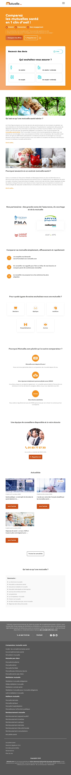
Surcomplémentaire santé (15, 652)
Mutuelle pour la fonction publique (18, 709)
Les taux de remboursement (17, 592)
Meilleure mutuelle (12, 696)
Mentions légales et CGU (13, 745)
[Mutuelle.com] (14, 3)
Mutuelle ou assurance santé (17, 584)
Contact (39, 635)
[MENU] (63, 3)
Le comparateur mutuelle (16, 596)
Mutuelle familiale (12, 668)
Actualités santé (11, 734)
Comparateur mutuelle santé (16, 645)
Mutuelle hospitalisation (14, 706)
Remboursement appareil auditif (17, 716)
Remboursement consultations (17, 731)
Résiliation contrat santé (14, 687)
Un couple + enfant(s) (49, 79)
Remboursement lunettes (15, 719)
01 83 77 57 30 (37, 448)
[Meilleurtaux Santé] (50, 225)
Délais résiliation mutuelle (15, 684)
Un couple (22, 79)
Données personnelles (12, 748)
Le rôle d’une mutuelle (15, 582)
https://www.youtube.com (56, 635)
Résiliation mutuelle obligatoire (16, 681)
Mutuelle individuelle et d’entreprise (19, 589)
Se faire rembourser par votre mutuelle (21, 601)
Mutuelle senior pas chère (15, 674)
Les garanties (13, 594)
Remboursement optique (15, 722)
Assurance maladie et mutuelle (18, 587)
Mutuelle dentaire (12, 700)
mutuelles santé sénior (13, 132)
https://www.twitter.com (54, 635)
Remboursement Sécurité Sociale (17, 728)
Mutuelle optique (12, 703)
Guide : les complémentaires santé (18, 649)
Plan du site (9, 753)
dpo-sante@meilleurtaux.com (48, 630)
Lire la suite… (10, 142)
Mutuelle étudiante (12, 662)
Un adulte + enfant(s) (49, 70)
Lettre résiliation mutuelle (15, 693)
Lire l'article (12, 506)
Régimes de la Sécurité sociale (18, 604)
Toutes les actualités (35, 553)
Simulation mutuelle (13, 655)
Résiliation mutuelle (13, 677)
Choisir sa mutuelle (15, 599)
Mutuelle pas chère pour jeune (16, 671)
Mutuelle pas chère (13, 658)
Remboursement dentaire (15, 725)
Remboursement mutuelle (15, 712)
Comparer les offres (14, 38)
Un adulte (22, 70)
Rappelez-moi (31, 38)
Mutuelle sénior (11, 665)
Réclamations (10, 750)
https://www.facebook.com (51, 635)
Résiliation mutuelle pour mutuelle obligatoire (22, 690)
